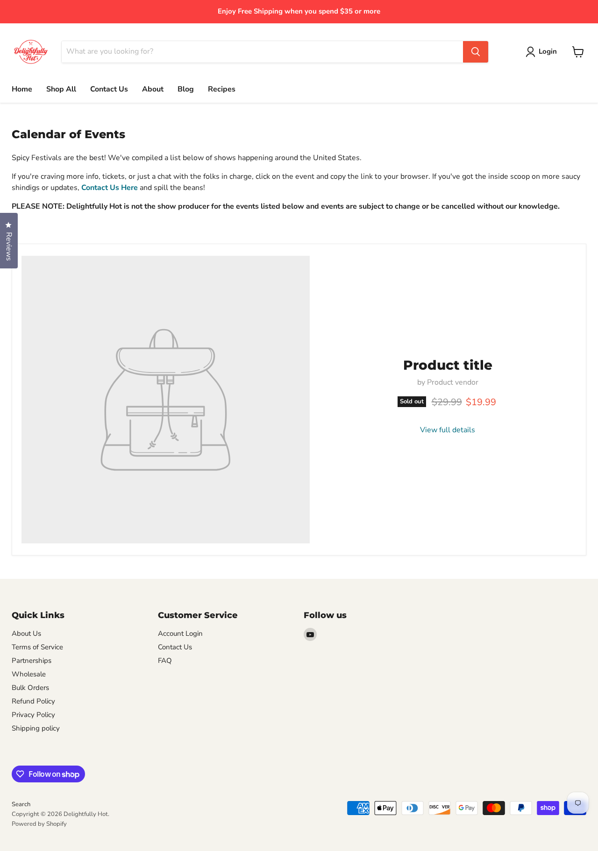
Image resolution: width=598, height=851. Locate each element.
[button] (543, 51)
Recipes (221, 89)
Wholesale (29, 674)
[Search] (475, 52)
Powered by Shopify (39, 824)
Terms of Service (37, 647)
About (153, 89)
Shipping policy (36, 728)
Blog (186, 89)
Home (22, 89)
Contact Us (109, 89)
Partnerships (31, 660)
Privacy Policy (33, 714)
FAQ (165, 660)
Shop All (61, 89)
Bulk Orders (30, 687)
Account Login (180, 633)
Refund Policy (33, 701)
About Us (26, 633)
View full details (447, 430)
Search (21, 804)
